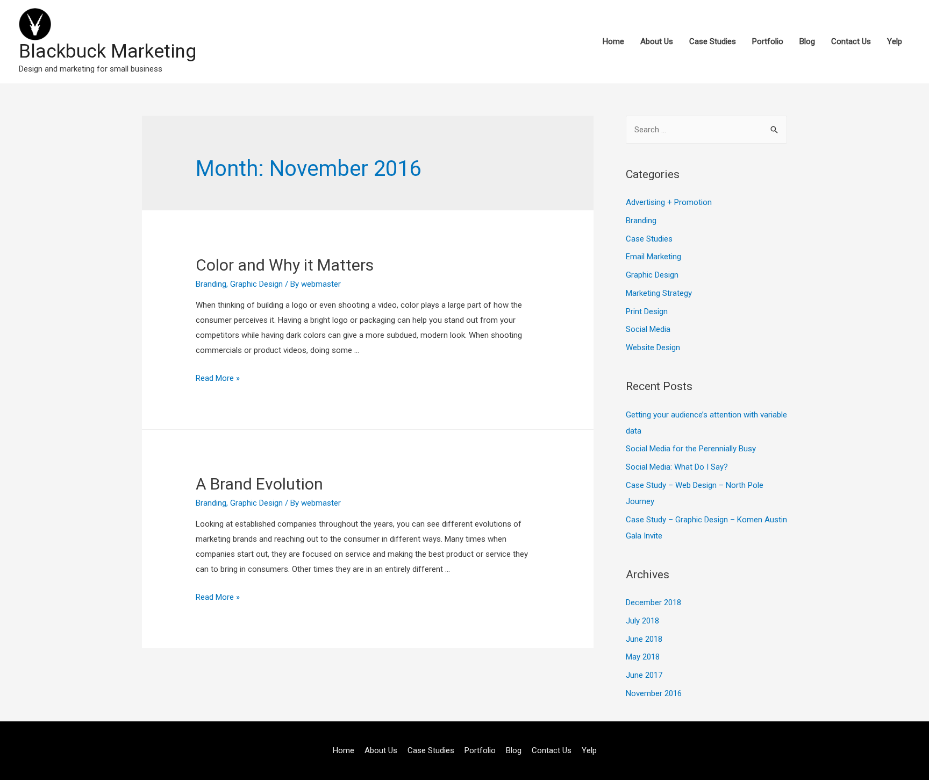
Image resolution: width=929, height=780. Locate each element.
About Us (656, 41)
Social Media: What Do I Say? (677, 467)
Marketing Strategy (659, 293)
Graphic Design (256, 284)
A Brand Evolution (259, 483)
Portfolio (767, 41)
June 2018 (644, 639)
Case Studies (712, 41)
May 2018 (643, 657)
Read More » (218, 378)
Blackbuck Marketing (107, 51)
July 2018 (642, 621)
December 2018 (653, 602)
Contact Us (851, 41)
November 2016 (654, 693)
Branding (211, 284)
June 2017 (644, 675)
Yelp (894, 41)
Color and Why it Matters (285, 265)
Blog (807, 41)
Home (613, 41)
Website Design (653, 347)
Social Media (648, 329)
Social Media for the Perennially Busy (691, 448)
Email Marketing (653, 256)
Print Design (647, 311)
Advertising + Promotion (669, 202)
